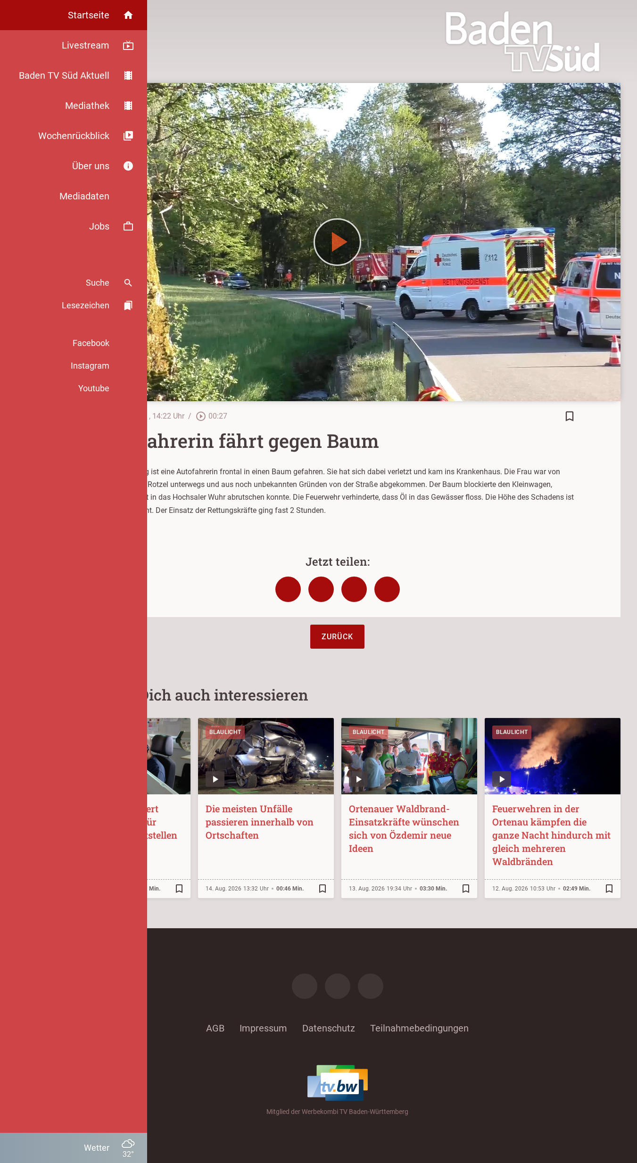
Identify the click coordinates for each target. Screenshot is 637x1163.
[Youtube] (370, 986)
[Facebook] (304, 986)
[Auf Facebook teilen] (288, 589)
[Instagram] (337, 986)
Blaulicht (225, 732)
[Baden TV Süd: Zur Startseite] (522, 41)
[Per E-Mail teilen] (387, 589)
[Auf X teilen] (321, 589)
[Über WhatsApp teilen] (354, 589)
